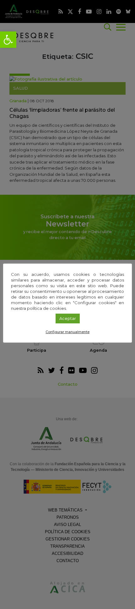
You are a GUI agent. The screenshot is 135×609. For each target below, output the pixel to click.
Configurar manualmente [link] (67, 332)
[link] (8, 39)
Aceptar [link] (67, 318)
